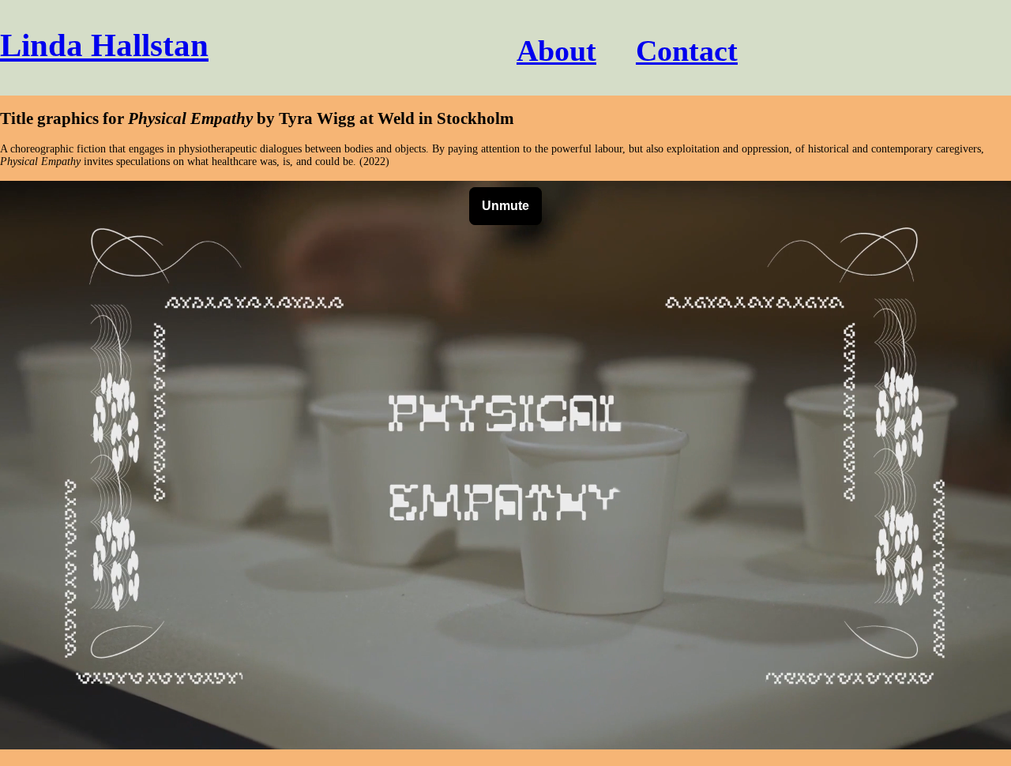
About (556, 50)
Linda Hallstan (104, 45)
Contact (687, 50)
